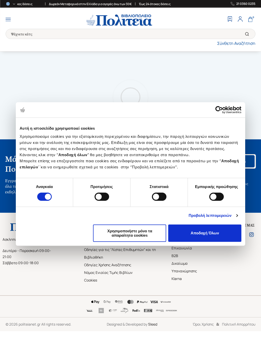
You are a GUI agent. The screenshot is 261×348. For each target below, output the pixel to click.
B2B (175, 255)
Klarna (177, 278)
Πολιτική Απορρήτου (238, 324)
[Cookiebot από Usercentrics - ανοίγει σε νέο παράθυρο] (219, 110)
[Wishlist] (230, 20)
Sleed (152, 324)
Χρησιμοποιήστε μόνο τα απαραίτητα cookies (129, 233)
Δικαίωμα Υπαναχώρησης (184, 267)
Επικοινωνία (182, 248)
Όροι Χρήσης (203, 324)
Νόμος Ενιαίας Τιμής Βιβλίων (108, 272)
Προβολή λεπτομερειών (210, 215)
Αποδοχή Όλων (205, 233)
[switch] (102, 197)
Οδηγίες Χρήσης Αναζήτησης (107, 264)
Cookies (90, 280)
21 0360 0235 (245, 4)
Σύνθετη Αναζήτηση (236, 43)
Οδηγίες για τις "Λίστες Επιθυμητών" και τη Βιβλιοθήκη (120, 253)
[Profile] (240, 20)
